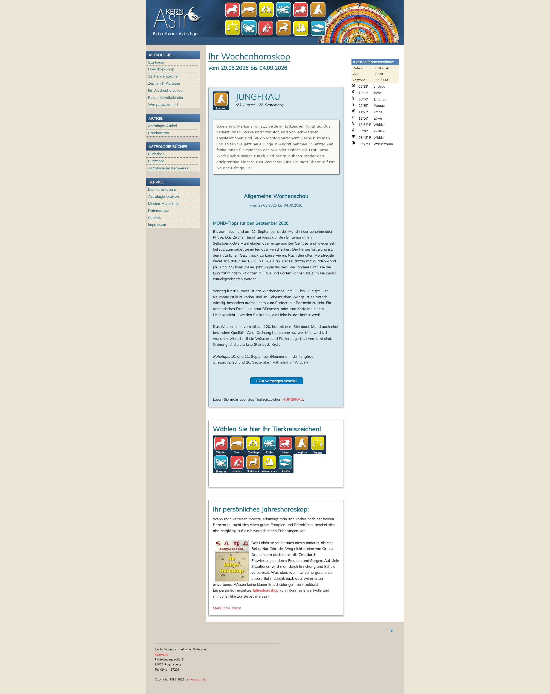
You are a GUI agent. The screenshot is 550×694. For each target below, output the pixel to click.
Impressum (157, 224)
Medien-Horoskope (163, 203)
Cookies (154, 217)
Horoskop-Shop (161, 69)
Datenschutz (158, 210)
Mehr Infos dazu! (227, 608)
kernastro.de (198, 679)
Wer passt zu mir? (163, 104)
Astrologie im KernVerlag (168, 168)
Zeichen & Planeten (164, 83)
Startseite (156, 62)
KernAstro (161, 654)
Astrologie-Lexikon (163, 196)
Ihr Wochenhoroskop (165, 90)
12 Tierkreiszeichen (164, 76)
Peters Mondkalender (165, 97)
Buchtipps (156, 161)
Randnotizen (158, 133)
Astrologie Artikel (162, 125)
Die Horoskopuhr (162, 189)
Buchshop (156, 154)
